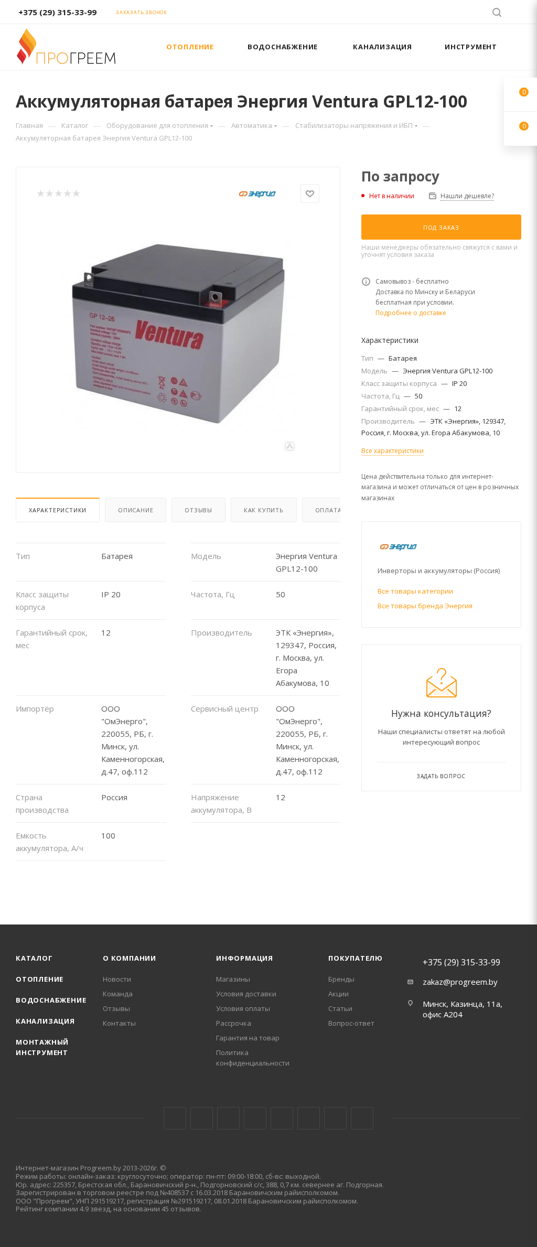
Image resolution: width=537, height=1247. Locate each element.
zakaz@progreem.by (460, 981)
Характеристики (58, 510)
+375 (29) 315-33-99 (57, 12)
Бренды (341, 979)
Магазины (233, 979)
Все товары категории (415, 591)
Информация (244, 958)
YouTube (282, 1118)
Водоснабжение (51, 1000)
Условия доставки (246, 993)
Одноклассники (308, 1118)
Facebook (201, 1118)
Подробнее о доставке (410, 312)
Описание (135, 510)
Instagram (228, 1118)
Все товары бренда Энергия (425, 605)
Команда (118, 993)
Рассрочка (233, 1023)
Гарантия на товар (248, 1037)
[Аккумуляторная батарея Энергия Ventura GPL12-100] (178, 334)
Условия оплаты (243, 1008)
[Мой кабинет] (516, 13)
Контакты (119, 1023)
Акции (338, 993)
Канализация (45, 1021)
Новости (117, 979)
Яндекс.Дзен (362, 1118)
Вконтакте (175, 1118)
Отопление (39, 979)
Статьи (340, 1008)
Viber (335, 1118)
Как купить (264, 510)
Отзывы (198, 510)
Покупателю (355, 958)
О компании (129, 958)
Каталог (34, 958)
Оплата (328, 510)
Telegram (255, 1118)
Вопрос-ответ (351, 1023)
